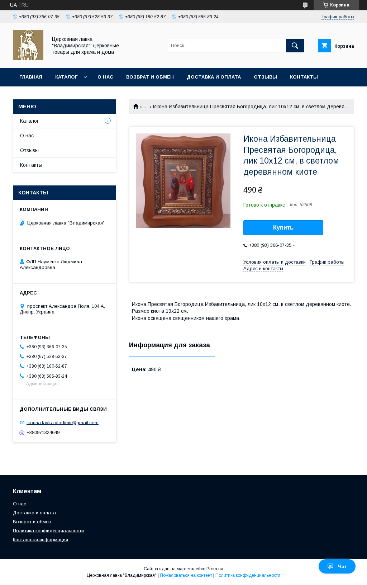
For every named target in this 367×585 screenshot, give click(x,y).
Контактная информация (40, 539)
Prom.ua (214, 568)
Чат (342, 566)
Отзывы (265, 77)
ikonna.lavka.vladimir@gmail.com (63, 422)
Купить (283, 228)
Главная (30, 77)
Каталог (66, 77)
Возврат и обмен (150, 77)
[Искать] (295, 45)
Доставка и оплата (214, 77)
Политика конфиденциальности (48, 530)
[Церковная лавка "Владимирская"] (28, 58)
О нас (105, 77)
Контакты (304, 77)
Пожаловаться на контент (186, 575)
